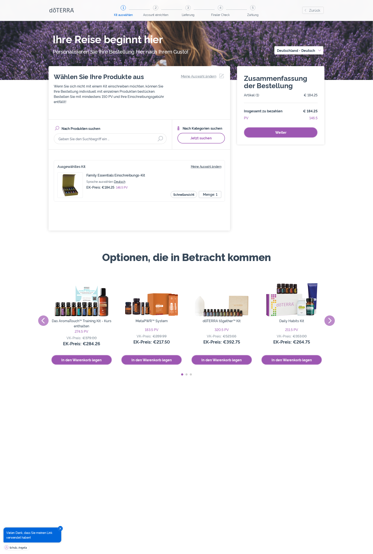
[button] (182, 374)
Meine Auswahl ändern (206, 166)
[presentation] (43, 320)
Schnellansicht (183, 194)
